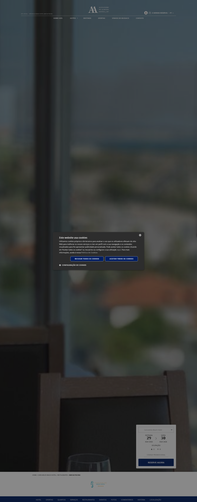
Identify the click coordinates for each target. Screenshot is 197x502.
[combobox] (140, 235)
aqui (119, 250)
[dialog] (98, 251)
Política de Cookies (89, 252)
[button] (72, 265)
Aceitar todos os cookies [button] (121, 259)
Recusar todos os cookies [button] (87, 259)
